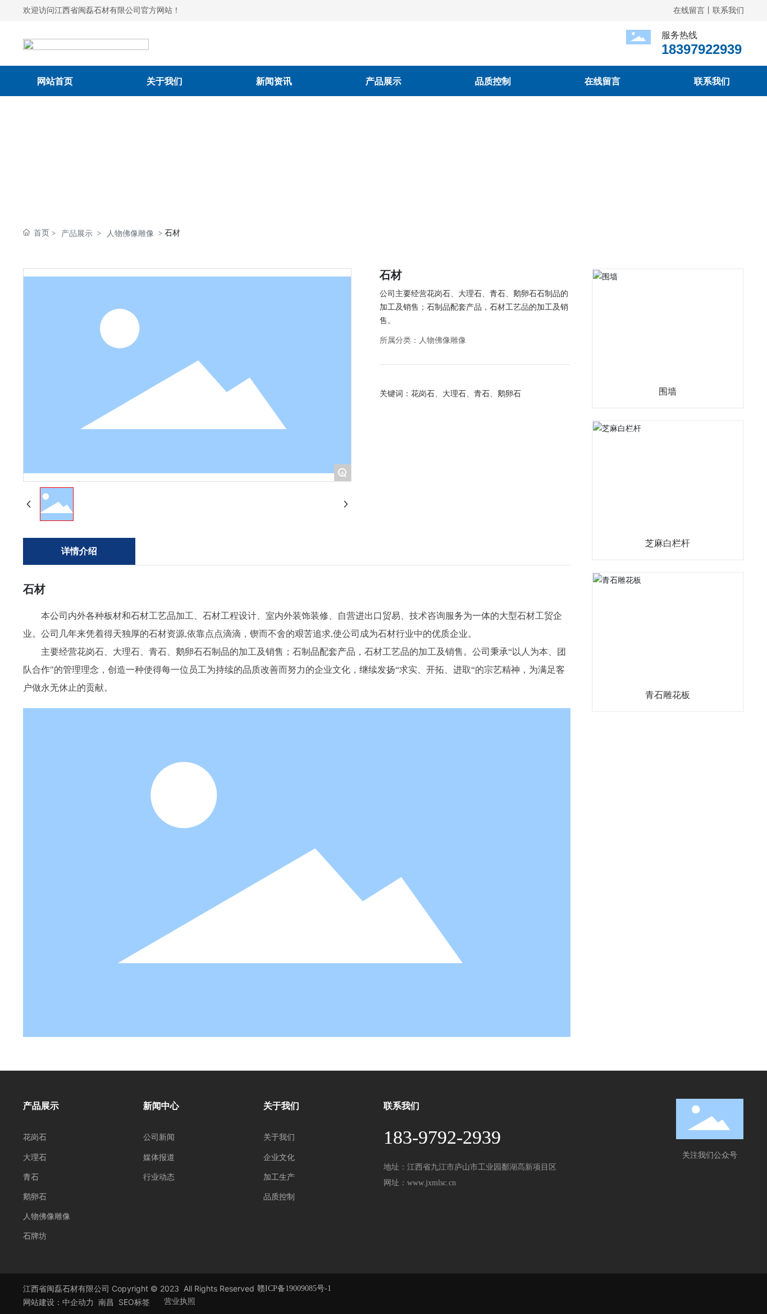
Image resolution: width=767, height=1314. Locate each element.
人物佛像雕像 (130, 233)
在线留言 (689, 10)
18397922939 (701, 49)
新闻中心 (161, 1106)
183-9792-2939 (442, 1137)
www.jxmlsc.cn (431, 1183)
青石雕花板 (667, 695)
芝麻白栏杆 (667, 543)
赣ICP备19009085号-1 (294, 1288)
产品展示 (77, 233)
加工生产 (279, 1177)
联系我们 (728, 10)
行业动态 (159, 1177)
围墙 (668, 391)
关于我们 (281, 1106)
